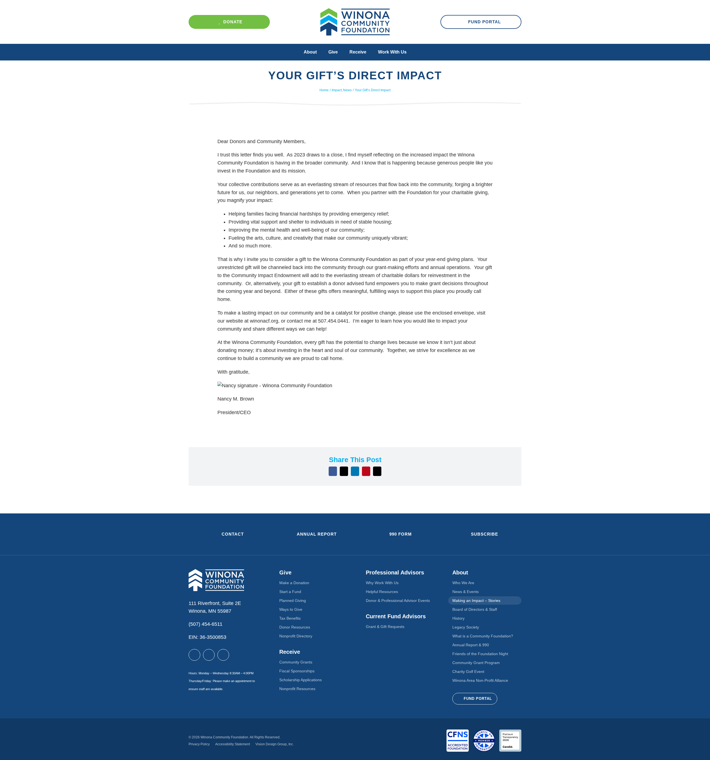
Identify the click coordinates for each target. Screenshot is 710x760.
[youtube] (223, 655)
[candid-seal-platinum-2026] (510, 732)
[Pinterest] (366, 471)
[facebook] (194, 655)
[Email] (377, 471)
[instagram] (209, 655)
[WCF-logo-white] (216, 571)
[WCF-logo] (355, 11)
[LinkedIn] (355, 471)
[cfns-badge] (458, 732)
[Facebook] (332, 471)
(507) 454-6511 (205, 624)
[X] (343, 471)
